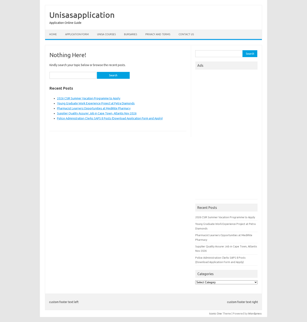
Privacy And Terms (157, 34)
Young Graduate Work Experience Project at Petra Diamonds (96, 103)
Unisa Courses (106, 34)
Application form (77, 34)
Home (53, 34)
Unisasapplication (82, 14)
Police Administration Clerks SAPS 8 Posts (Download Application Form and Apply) (110, 118)
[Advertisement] (226, 135)
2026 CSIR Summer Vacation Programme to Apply (88, 98)
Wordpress (255, 313)
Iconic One (215, 313)
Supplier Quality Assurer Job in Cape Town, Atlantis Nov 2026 (97, 113)
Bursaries (130, 34)
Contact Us (186, 34)
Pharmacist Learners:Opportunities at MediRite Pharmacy (94, 108)
